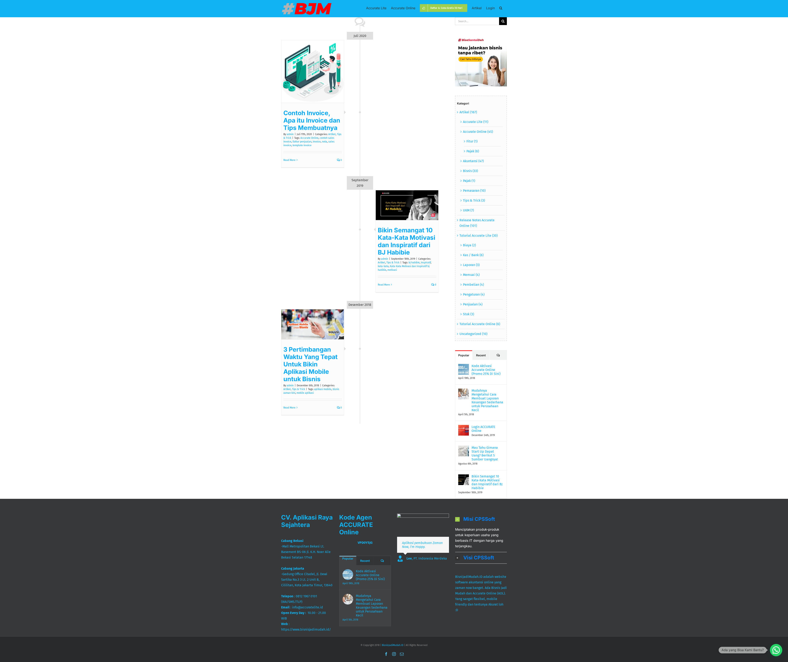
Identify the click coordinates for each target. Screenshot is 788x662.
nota (324, 141)
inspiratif (426, 262)
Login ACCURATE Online (483, 429)
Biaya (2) (469, 245)
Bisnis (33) (470, 171)
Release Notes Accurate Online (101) (477, 223)
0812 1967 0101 (306, 596)
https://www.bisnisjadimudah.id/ (306, 629)
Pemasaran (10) (474, 191)
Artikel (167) (468, 112)
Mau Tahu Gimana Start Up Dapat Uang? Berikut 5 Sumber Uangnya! (485, 453)
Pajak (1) (469, 181)
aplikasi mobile (322, 389)
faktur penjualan (302, 141)
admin (290, 134)
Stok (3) (468, 314)
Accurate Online (309, 138)
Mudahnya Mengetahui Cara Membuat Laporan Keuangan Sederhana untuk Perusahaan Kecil (487, 400)
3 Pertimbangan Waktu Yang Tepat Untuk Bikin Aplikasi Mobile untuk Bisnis (310, 364)
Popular (463, 355)
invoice (317, 141)
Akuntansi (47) (473, 161)
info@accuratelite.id (307, 607)
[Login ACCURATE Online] (463, 428)
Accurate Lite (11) (475, 122)
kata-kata (383, 266)
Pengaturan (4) (473, 294)
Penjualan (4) (472, 304)
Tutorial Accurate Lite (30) (478, 235)
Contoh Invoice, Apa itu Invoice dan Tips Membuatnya (311, 120)
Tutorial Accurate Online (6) (479, 324)
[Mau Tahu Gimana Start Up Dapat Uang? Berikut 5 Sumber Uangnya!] (463, 448)
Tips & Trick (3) (474, 200)
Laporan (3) (471, 265)
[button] (500, 7)
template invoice (302, 145)
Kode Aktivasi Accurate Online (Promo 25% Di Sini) (486, 370)
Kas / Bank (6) (473, 255)
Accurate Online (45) (478, 132)
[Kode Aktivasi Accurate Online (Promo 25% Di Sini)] (463, 367)
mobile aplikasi (305, 392)
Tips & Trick (392, 262)
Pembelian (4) (473, 285)
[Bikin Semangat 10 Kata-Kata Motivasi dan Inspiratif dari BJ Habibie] (463, 477)
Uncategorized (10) (473, 334)
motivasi (392, 269)
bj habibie (414, 262)
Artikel (332, 134)
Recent (481, 355)
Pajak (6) (472, 151)
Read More (289, 160)
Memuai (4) (471, 275)
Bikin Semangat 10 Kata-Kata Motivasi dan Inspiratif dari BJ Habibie (406, 241)
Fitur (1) (472, 141)
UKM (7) (468, 210)
